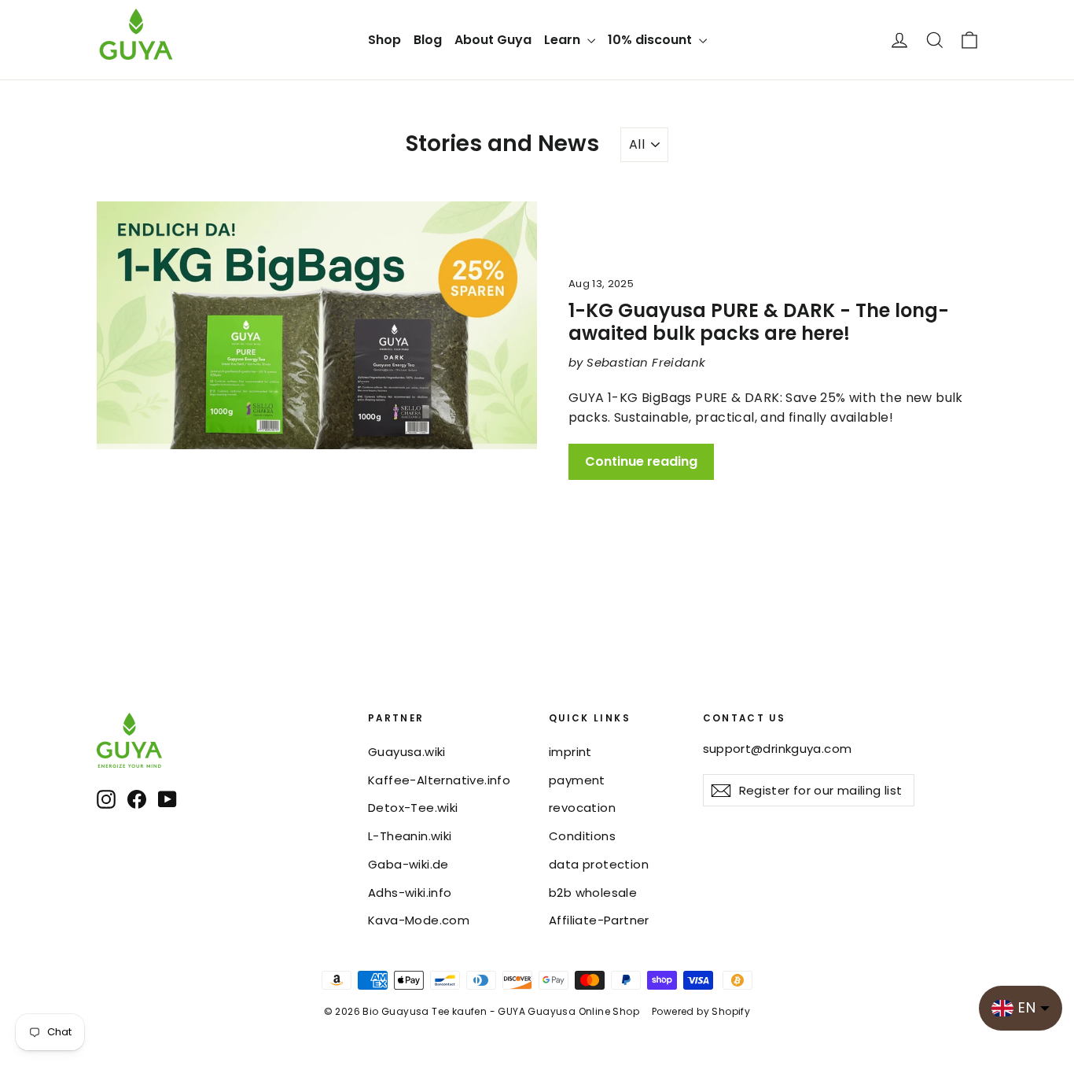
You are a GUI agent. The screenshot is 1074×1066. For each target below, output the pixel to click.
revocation (582, 807)
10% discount (651, 40)
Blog (428, 40)
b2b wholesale (593, 892)
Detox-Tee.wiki (413, 807)
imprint (570, 751)
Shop (384, 40)
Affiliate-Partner (599, 920)
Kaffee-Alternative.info (439, 780)
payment (577, 780)
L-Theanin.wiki (410, 836)
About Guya (492, 40)
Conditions (582, 836)
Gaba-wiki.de (408, 864)
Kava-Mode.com (418, 920)
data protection (599, 864)
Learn (563, 40)
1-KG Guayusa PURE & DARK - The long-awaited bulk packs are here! (758, 321)
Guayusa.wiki (407, 751)
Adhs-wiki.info (410, 892)
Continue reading (641, 461)
